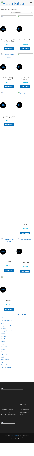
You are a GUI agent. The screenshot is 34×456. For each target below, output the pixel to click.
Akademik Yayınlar (6, 320)
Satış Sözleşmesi (24, 409)
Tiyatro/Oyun (5, 365)
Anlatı (3, 323)
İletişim (22, 407)
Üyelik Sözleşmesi (24, 412)
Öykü (2, 344)
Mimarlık (3, 336)
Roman (3, 352)
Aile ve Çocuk (5, 318)
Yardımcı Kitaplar (6, 367)
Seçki (2, 357)
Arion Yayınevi (14, 435)
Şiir (2, 362)
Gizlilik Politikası (24, 415)
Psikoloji (3, 349)
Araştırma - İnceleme (7, 326)
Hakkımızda (23, 404)
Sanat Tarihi (4, 354)
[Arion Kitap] (12, 3)
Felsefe (3, 333)
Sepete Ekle (9, 48)
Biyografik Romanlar (7, 331)
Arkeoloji (3, 328)
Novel (3, 341)
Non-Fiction (4, 339)
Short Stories (5, 359)
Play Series (4, 346)
